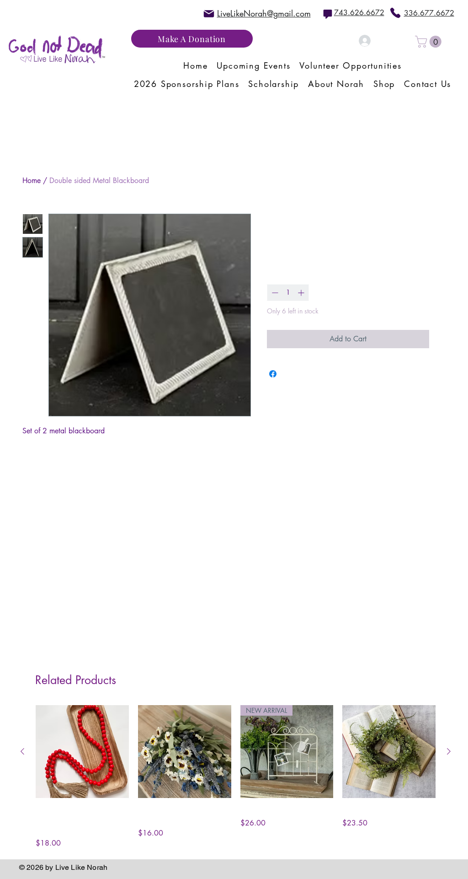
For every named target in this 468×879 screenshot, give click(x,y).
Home (31, 180)
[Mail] (209, 13)
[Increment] (302, 293)
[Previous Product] (22, 751)
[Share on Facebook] (272, 373)
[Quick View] (82, 751)
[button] (429, 42)
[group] (235, 777)
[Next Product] (448, 751)
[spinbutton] (288, 293)
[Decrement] (274, 293)
